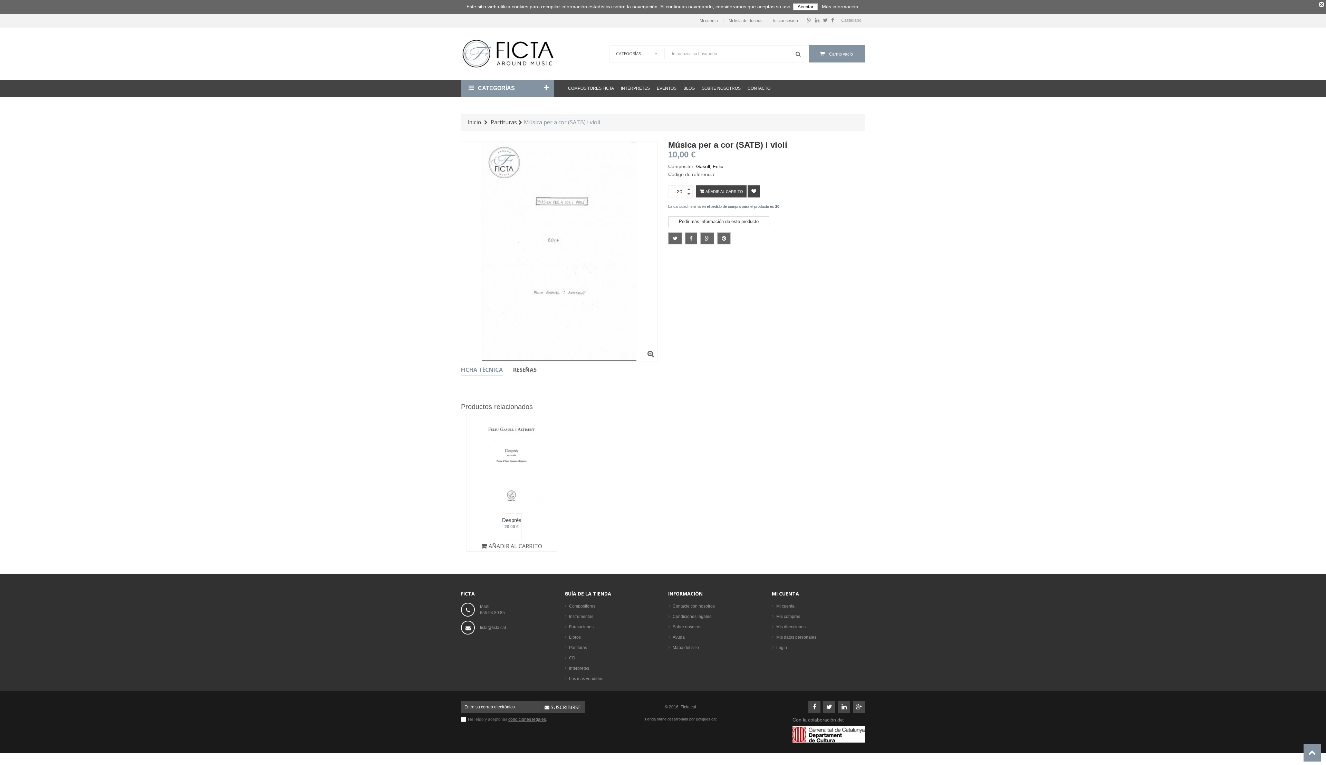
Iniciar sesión (785, 21)
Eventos (666, 88)
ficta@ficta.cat (493, 627)
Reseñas (525, 370)
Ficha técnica (482, 370)
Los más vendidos (586, 678)
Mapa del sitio (686, 647)
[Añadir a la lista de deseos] (754, 191)
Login (781, 647)
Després (511, 520)
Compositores (582, 606)
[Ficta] (507, 53)
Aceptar (805, 6)
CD (572, 658)
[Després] (511, 463)
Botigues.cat (706, 719)
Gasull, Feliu (709, 166)
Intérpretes (635, 88)
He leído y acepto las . (507, 719)
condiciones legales (527, 719)
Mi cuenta (709, 21)
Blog (689, 88)
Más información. (840, 6)
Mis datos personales (796, 637)
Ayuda (679, 637)
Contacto (759, 88)
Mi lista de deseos (745, 21)
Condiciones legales (692, 616)
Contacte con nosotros (694, 606)
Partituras (578, 647)
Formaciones (581, 626)
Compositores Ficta (591, 88)
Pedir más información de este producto (719, 221)
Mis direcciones (791, 626)
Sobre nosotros (721, 88)
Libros (575, 637)
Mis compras (788, 616)
